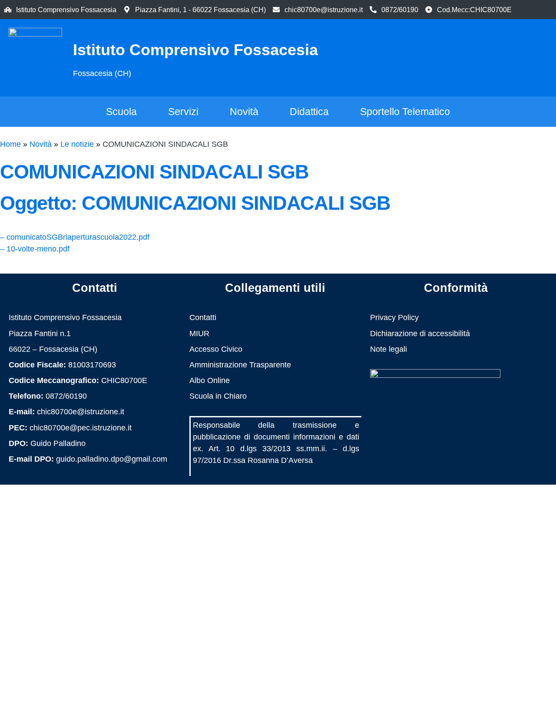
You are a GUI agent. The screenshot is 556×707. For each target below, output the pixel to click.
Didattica (309, 111)
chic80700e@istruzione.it (324, 9)
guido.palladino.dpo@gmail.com (111, 459)
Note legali (388, 349)
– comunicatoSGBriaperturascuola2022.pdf (74, 237)
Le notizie (77, 144)
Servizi (183, 111)
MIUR (199, 333)
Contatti (202, 317)
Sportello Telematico (405, 111)
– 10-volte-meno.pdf (35, 248)
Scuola (121, 111)
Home (10, 144)
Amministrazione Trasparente (240, 364)
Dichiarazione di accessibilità (420, 333)
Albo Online (209, 380)
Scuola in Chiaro (218, 396)
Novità (244, 111)
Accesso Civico (215, 349)
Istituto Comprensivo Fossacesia (195, 50)
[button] (512, 56)
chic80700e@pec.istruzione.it (81, 427)
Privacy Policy (394, 317)
